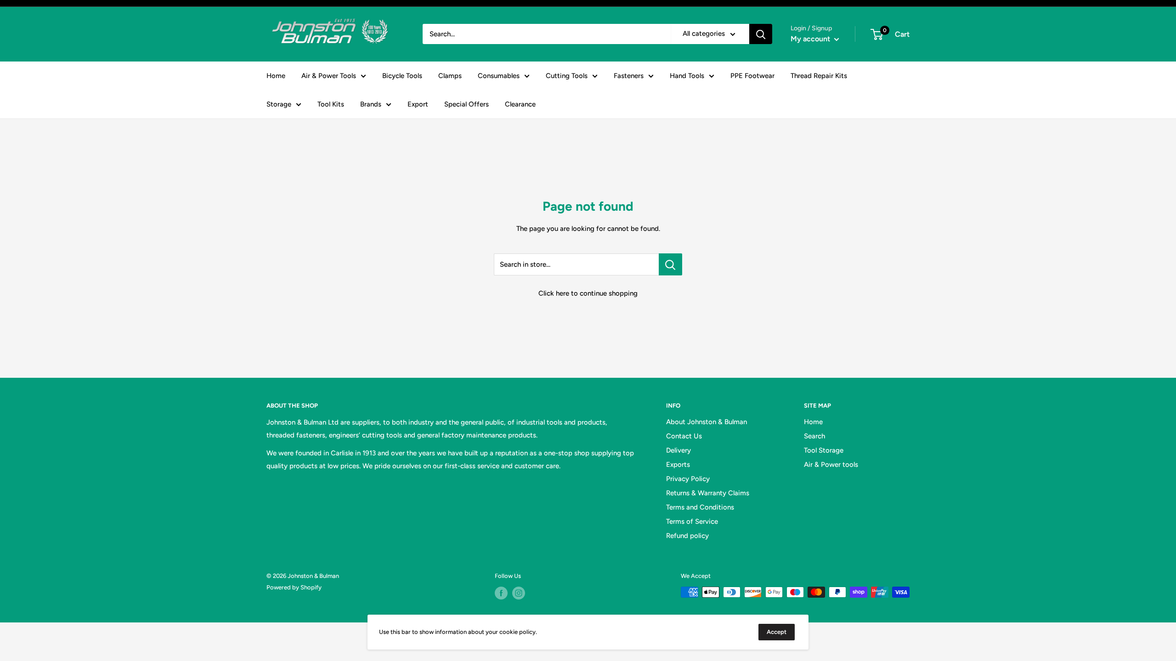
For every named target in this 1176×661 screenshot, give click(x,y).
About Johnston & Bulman (706, 422)
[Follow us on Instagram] (518, 593)
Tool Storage (823, 450)
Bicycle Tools (402, 76)
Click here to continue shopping (588, 293)
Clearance (520, 104)
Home (275, 76)
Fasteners (629, 76)
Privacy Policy (688, 479)
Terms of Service (692, 521)
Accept (776, 631)
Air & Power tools (831, 464)
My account (811, 38)
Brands (370, 104)
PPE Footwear (752, 76)
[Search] (760, 34)
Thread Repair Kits (819, 76)
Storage (278, 104)
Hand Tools (687, 76)
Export (417, 104)
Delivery (678, 450)
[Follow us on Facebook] (501, 593)
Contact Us (684, 436)
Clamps (450, 76)
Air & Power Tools (328, 76)
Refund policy (687, 536)
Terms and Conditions (700, 507)
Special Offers (466, 104)
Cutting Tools (567, 76)
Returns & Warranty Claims (707, 493)
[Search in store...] (670, 264)
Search (814, 436)
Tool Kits (330, 104)
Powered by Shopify (294, 587)
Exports (678, 464)
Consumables (499, 76)
